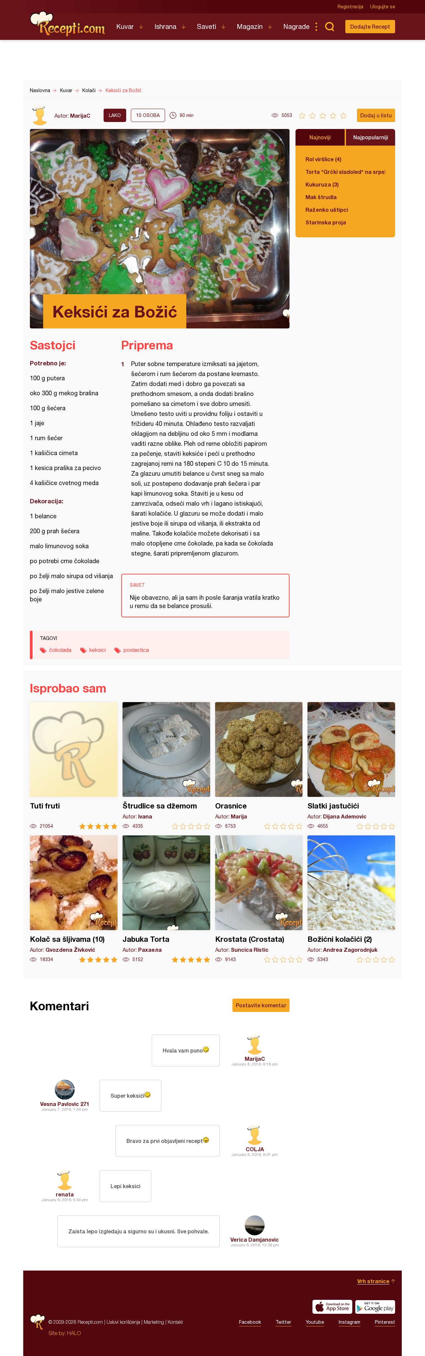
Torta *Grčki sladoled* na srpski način (345, 172)
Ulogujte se (382, 6)
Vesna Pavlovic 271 (64, 1104)
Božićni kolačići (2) (351, 899)
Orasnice (259, 765)
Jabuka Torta (166, 899)
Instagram (349, 1322)
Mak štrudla (321, 197)
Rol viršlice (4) (323, 159)
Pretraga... (329, 26)
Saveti (206, 26)
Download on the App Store (332, 1307)
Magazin (250, 26)
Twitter (283, 1322)
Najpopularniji (370, 137)
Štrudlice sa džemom (166, 765)
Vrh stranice (373, 1281)
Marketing (154, 1322)
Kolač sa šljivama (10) (74, 899)
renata (65, 1194)
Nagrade (296, 26)
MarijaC (80, 115)
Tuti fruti (74, 765)
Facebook (250, 1322)
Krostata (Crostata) (259, 899)
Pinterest (385, 1322)
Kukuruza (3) (322, 184)
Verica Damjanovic (254, 1239)
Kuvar (125, 26)
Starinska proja (325, 222)
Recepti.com (68, 24)
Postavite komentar (261, 1005)
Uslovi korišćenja (123, 1322)
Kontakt (175, 1322)
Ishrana (165, 26)
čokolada (60, 650)
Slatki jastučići (351, 765)
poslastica (136, 650)
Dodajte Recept (370, 26)
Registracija (350, 6)
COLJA (255, 1149)
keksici (97, 650)
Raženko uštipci (326, 209)
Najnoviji (320, 137)
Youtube (315, 1322)
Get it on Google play (375, 1307)
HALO (74, 1333)
